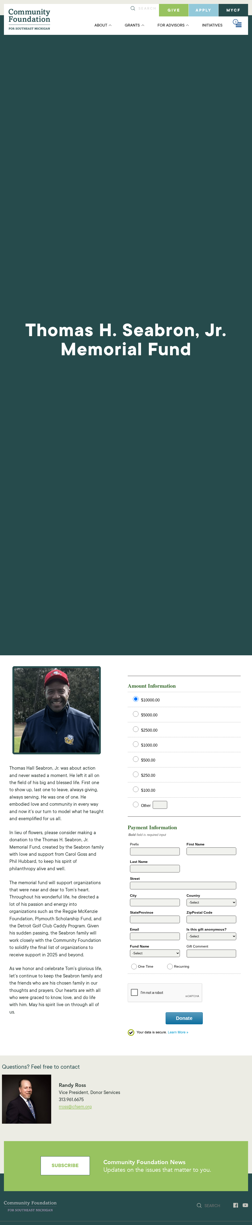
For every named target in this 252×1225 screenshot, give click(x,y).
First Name (196, 844)
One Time (145, 965)
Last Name (139, 862)
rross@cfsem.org (75, 1107)
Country (193, 895)
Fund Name (139, 946)
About (100, 25)
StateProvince (141, 912)
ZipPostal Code (199, 912)
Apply (203, 10)
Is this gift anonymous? (207, 929)
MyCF (233, 10)
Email (134, 929)
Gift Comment (197, 946)
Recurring (181, 965)
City (133, 895)
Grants (132, 25)
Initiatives (212, 25)
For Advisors (171, 25)
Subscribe (65, 1166)
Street (135, 879)
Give (174, 10)
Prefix (134, 844)
